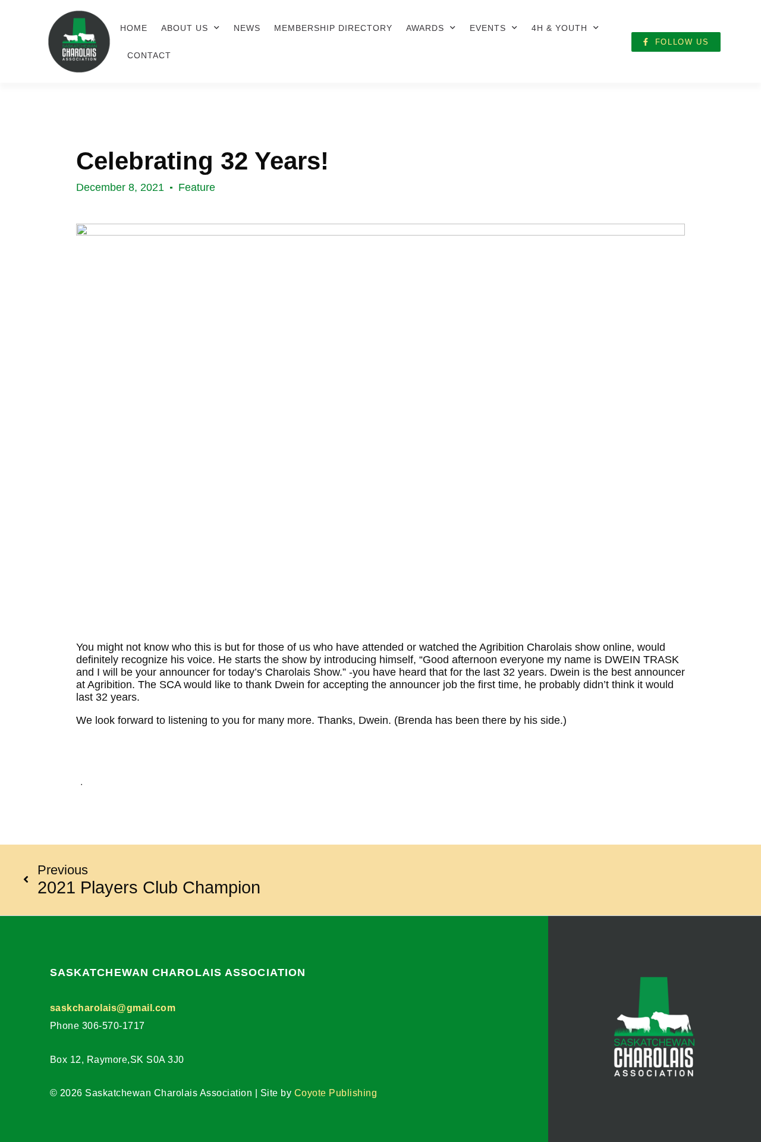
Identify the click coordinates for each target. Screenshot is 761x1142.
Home (133, 28)
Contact (149, 55)
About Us (184, 28)
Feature (196, 187)
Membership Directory (333, 28)
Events (488, 28)
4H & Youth (559, 28)
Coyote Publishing (336, 1093)
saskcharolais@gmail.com (113, 1008)
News (247, 28)
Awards (425, 28)
